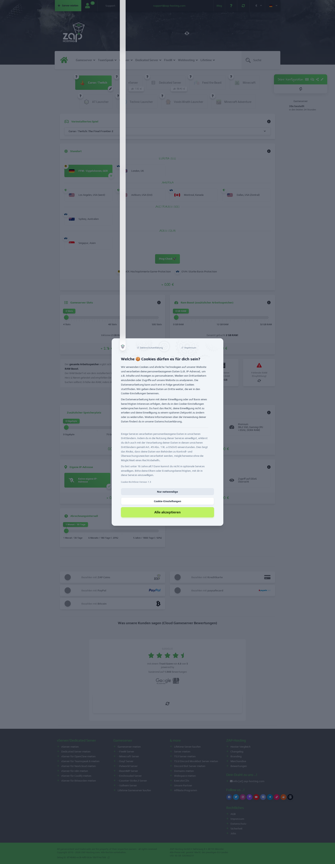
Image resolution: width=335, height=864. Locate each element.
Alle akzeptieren (167, 512)
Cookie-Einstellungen (167, 501)
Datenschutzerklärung (168, 421)
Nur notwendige (167, 491)
